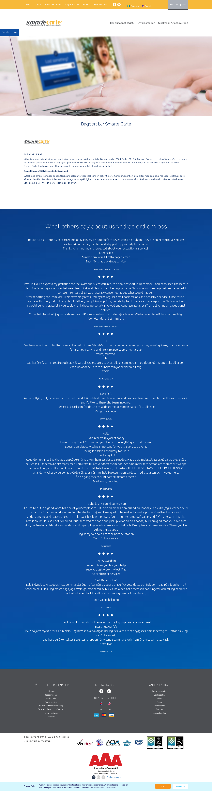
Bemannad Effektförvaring (51, 705)
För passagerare (178, 4)
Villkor (159, 698)
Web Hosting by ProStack (37, 741)
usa (109, 709)
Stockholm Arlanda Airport (173, 22)
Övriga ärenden (146, 22)
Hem (28, 4)
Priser (159, 701)
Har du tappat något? (122, 22)
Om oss (159, 709)
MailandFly (51, 698)
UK (101, 709)
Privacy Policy (30, 786)
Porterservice (51, 701)
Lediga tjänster (159, 712)
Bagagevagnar (51, 694)
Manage (180, 786)
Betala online (9, 32)
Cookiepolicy (159, 694)
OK (163, 786)
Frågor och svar (72, 4)
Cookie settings (114, 777)
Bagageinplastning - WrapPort (51, 709)
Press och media (53, 4)
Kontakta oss (100, 4)
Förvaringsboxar (51, 712)
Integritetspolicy (159, 690)
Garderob (51, 716)
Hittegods (51, 690)
